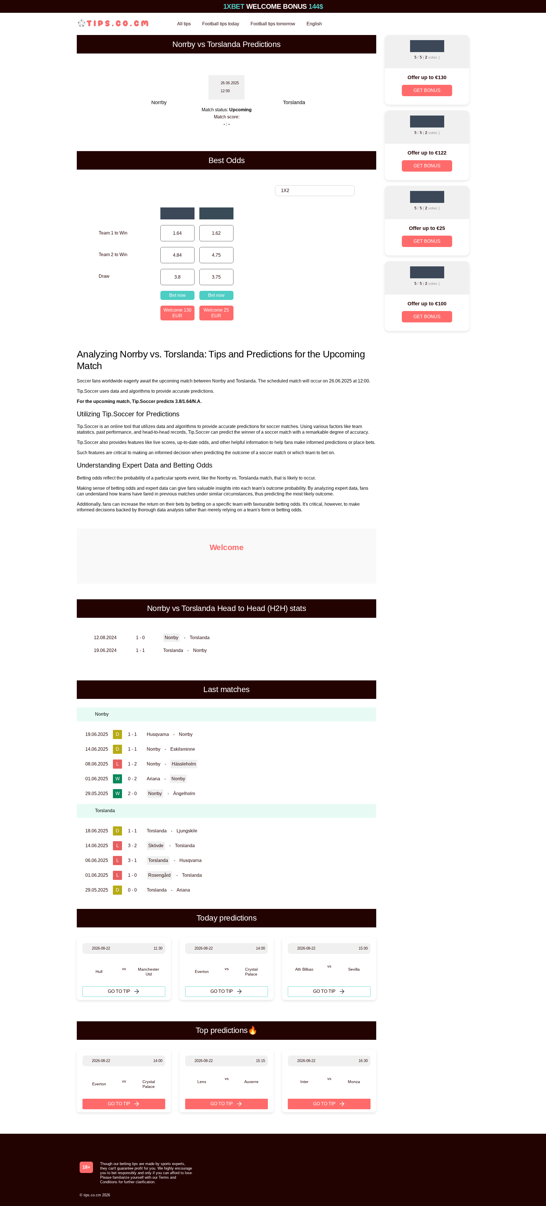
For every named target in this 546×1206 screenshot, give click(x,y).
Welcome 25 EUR (216, 313)
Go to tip (119, 991)
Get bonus (426, 90)
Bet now (177, 295)
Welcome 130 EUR (177, 313)
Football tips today (220, 23)
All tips (184, 23)
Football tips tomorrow (273, 23)
